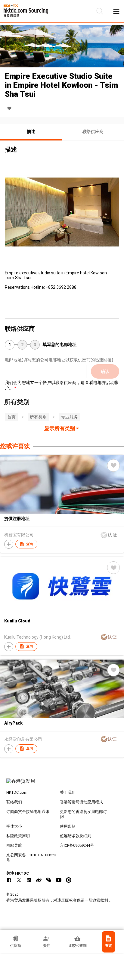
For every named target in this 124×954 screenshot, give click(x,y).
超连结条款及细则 (75, 836)
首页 (11, 417)
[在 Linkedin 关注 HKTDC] (29, 880)
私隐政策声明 (18, 836)
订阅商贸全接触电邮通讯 (27, 811)
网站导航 (14, 845)
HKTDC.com (16, 792)
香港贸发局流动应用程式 (81, 802)
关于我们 (68, 792)
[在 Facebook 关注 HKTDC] (9, 880)
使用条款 (68, 826)
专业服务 (69, 417)
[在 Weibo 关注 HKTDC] (39, 880)
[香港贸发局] (62, 784)
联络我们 (14, 802)
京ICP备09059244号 (77, 845)
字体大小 (14, 826)
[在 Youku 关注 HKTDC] (68, 880)
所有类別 (38, 417)
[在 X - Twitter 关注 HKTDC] (19, 880)
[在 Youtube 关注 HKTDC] (58, 880)
